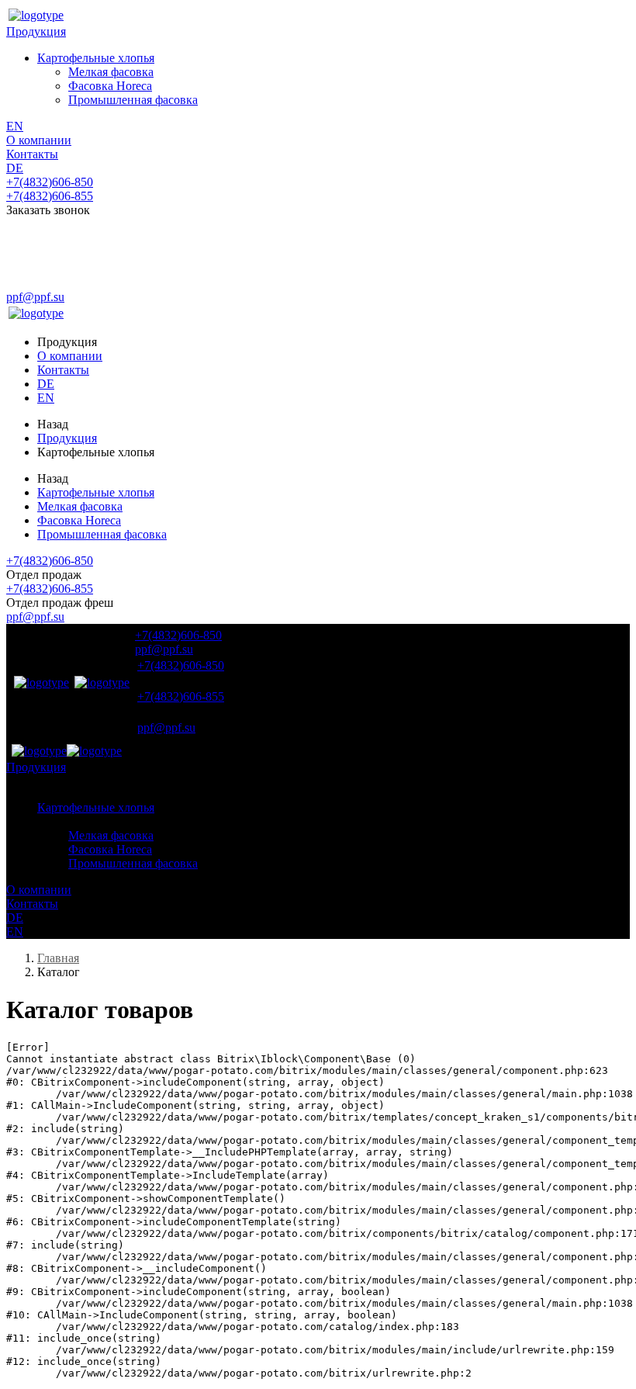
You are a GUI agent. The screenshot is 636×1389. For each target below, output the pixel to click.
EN (14, 126)
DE (14, 168)
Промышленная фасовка (133, 99)
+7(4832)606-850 (49, 182)
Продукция (36, 31)
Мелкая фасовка (111, 71)
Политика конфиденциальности (87, 284)
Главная (58, 958)
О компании (38, 140)
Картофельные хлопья (95, 57)
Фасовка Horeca (110, 85)
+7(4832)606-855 (49, 196)
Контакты (32, 154)
